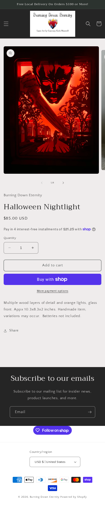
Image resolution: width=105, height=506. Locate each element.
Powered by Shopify (73, 496)
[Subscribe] (89, 412)
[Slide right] (63, 182)
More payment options (52, 291)
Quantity (10, 238)
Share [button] (14, 331)
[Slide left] (41, 182)
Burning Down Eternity (45, 496)
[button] (6, 23)
